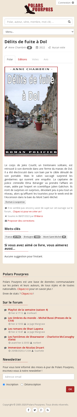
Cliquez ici (23, 289)
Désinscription (32, 384)
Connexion (64, 2)
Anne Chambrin (17, 47)
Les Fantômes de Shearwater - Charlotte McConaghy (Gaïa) (41, 338)
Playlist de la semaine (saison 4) (28, 309)
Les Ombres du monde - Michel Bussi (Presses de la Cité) (39, 319)
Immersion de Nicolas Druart (26, 347)
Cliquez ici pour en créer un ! (27, 211)
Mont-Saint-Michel (54, 236)
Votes (35, 59)
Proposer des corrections (21, 220)
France (13, 236)
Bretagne (32, 236)
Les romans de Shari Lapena (25, 328)
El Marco (38, 216)
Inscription (12, 384)
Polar (10, 59)
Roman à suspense (15, 201)
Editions (22, 59)
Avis (46, 59)
